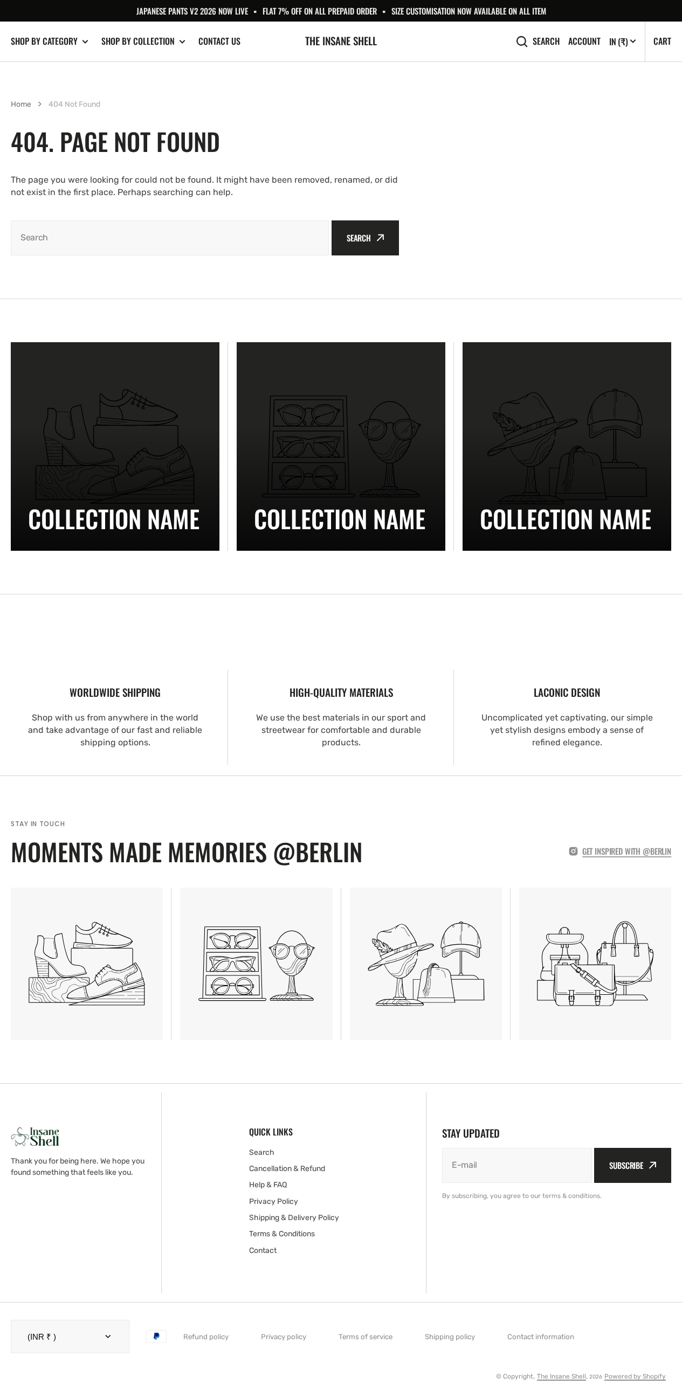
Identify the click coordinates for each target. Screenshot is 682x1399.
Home (21, 104)
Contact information (540, 1337)
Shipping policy (450, 1337)
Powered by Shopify (635, 1376)
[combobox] (170, 237)
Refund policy (206, 1337)
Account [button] (584, 41)
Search (546, 41)
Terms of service (365, 1337)
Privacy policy (283, 1337)
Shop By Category (44, 41)
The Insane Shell (561, 1376)
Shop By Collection (138, 41)
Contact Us (219, 40)
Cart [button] (662, 40)
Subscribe (626, 1165)
